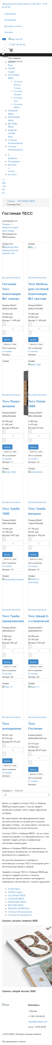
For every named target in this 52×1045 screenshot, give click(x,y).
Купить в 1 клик (10, 344)
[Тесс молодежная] (7, 686)
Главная (11, 201)
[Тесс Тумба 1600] (9, 471)
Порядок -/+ (7, 224)
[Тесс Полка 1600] (34, 364)
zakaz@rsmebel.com (37, 1021)
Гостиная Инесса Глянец (18, 84)
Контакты (8, 32)
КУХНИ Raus (14, 888)
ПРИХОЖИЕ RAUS (17, 901)
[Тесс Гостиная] (33, 686)
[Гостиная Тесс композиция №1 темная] (13, 249)
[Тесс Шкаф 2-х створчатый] (39, 580)
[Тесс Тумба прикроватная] (13, 579)
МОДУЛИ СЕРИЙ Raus (12, 133)
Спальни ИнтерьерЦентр (20, 914)
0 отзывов (7, 351)
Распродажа (10, 19)
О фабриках (10, 13)
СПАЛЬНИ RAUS (16, 898)
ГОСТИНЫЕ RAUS (26, 201)
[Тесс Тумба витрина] (35, 471)
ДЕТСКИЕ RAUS (15, 905)
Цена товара (8, 230)
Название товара (10, 227)
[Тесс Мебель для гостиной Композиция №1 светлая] (32, 247)
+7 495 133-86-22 (4, 186)
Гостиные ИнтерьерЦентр (20, 911)
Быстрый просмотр (11, 277)
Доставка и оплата (13, 26)
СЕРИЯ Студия (15, 892)
